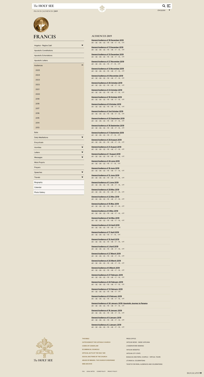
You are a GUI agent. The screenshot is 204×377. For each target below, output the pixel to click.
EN (100, 43)
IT (116, 43)
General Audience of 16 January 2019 (106, 310)
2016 (37, 113)
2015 (37, 118)
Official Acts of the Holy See (93, 353)
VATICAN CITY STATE (133, 353)
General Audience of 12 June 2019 (105, 175)
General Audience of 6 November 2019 (107, 76)
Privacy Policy (112, 371)
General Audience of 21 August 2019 (106, 147)
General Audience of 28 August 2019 (106, 140)
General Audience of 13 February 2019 (107, 289)
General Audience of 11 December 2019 (107, 47)
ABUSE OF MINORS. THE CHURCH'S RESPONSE (98, 360)
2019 (37, 99)
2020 (38, 94)
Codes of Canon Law (90, 346)
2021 (37, 89)
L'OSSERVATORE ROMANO (135, 346)
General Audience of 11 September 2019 (107, 133)
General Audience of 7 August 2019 (105, 154)
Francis (38, 11)
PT (123, 43)
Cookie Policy (101, 371)
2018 (37, 104)
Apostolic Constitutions (43, 50)
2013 (37, 127)
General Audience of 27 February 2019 (107, 275)
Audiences (48, 11)
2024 (38, 75)
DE (96, 43)
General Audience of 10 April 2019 (105, 239)
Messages (38, 157)
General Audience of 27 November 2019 (107, 61)
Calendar (38, 187)
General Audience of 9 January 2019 (106, 317)
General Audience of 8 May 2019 (104, 211)
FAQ (83, 371)
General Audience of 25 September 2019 (107, 118)
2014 (37, 123)
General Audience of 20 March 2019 (106, 261)
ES (104, 43)
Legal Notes (91, 371)
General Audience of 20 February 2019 (107, 282)
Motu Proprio (39, 162)
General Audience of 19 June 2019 (105, 168)
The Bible (85, 338)
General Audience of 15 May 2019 (105, 204)
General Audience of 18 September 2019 (107, 125)
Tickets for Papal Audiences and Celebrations (144, 364)
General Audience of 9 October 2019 (106, 104)
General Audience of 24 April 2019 (105, 225)
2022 (38, 84)
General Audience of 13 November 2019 (107, 69)
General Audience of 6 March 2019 (105, 268)
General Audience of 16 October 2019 (106, 97)
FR (108, 43)
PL (119, 43)
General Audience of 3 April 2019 (104, 246)
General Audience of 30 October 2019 (106, 83)
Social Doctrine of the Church (94, 356)
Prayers (37, 167)
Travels (37, 177)
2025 (38, 70)
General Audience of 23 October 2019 (106, 90)
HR (112, 43)
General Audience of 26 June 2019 (105, 161)
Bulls (36, 132)
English (162, 11)
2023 (38, 80)
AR (92, 43)
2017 (37, 108)
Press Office (131, 338)
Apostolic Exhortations (43, 55)
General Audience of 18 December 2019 (107, 40)
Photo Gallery (39, 192)
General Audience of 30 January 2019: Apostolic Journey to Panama (119, 303)
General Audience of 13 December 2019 (107, 54)
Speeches (38, 172)
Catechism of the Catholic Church (96, 342)
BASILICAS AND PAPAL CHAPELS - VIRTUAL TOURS (143, 357)
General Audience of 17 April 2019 (105, 232)
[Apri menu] (168, 6)
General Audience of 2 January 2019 (106, 325)
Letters (37, 152)
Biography (195, 373)
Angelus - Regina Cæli (43, 45)
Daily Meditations (41, 137)
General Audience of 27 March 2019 (106, 253)
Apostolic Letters (41, 60)
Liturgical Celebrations (135, 360)
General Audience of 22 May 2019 (105, 197)
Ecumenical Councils (90, 349)
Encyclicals (38, 142)
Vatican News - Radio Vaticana (138, 342)
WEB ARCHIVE (87, 364)
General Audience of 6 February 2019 (106, 296)
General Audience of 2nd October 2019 (107, 111)
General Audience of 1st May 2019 (105, 218)
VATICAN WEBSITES (133, 350)
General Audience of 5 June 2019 (104, 182)
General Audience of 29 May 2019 (105, 189)
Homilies (37, 147)
